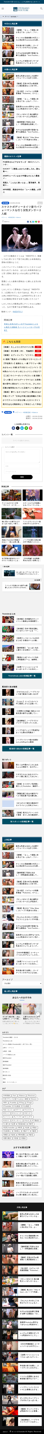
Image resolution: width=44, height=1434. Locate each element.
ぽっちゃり (8, 1110)
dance (19, 217)
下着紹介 (36, 1120)
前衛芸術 (12, 217)
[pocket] (39, 222)
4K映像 (7, 1095)
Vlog (22, 1102)
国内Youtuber (7, 1058)
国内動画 (5, 1061)
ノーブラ (18, 1117)
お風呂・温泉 (7, 1051)
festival (32, 1095)
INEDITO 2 (17, 312)
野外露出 (22, 1135)
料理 (20, 1127)
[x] (31, 222)
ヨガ (27, 1120)
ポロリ (6, 1120)
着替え (17, 1131)
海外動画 (5, 203)
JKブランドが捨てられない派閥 (16, 1099)
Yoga (30, 1102)
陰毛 (31, 1135)
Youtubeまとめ (8, 1041)
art (15, 1095)
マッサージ (17, 1120)
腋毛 (34, 1131)
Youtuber (7, 1106)
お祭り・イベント (8, 1047)
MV (5, 1102)
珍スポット (6, 1071)
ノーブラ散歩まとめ (9, 1054)
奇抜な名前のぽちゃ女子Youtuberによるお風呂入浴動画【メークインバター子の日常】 (22, 327)
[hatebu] (33, 222)
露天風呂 (7, 1138)
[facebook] (28, 222)
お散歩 (17, 1106)
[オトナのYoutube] (22, 9)
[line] (36, 222)
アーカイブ (7, 980)
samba (13, 1102)
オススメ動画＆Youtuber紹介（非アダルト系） (18, 1044)
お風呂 (27, 1106)
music (34, 1099)
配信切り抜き (7, 1075)
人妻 (6, 1124)
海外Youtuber (7, 1065)
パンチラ (29, 1117)
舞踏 (6, 1135)
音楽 (4, 1078)
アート (5, 217)
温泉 (27, 1127)
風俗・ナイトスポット (10, 1082)
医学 (31, 1124)
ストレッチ (17, 1113)
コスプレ (29, 1110)
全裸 (13, 1124)
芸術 (13, 1135)
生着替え (7, 1131)
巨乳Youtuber (9, 1127)
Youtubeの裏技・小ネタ (10, 1037)
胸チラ (26, 1131)
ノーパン (7, 1117)
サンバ (6, 1113)
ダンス (28, 1113)
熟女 (35, 1127)
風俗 (24, 1138)
